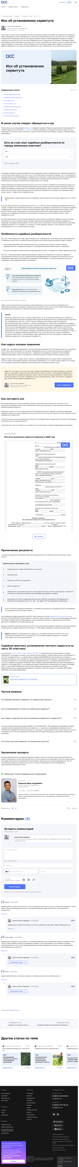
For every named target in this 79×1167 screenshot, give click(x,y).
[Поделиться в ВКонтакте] (13, 808)
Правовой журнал (6, 1124)
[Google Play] (58, 1121)
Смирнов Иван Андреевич (14, 26)
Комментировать (15, 887)
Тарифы (3, 1110)
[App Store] (58, 1125)
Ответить (4, 914)
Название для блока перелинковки (47, 1048)
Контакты (29, 1119)
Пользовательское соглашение (60, 1139)
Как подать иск (9, 100)
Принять (14, 1161)
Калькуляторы (5, 1133)
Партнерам (4, 1095)
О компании (30, 1093)
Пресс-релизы (30, 1114)
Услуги (3, 1112)
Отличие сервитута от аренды (23, 679)
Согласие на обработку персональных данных (62, 1142)
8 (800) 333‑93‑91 (60, 1096)
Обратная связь (5, 1098)
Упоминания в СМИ (32, 1109)
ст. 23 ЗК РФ (25, 653)
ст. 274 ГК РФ (28, 130)
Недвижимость (14, 1010)
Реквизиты (30, 1100)
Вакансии (29, 1095)
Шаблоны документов (7, 1127)
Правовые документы (58, 1134)
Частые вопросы (9, 113)
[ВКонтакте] (53, 1114)
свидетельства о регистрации (60, 616)
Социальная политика (58, 1147)
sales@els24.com (57, 1107)
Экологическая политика (59, 1150)
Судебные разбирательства (13, 97)
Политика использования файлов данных (63, 1145)
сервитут (28, 128)
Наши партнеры (31, 1102)
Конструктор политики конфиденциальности (7, 1130)
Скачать (40, 536)
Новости (29, 1112)
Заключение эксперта (11, 116)
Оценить (60, 1165)
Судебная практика (10, 110)
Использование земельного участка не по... (16, 1049)
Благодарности (31, 1098)
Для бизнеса (4, 1115)
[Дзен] (57, 1114)
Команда (29, 1105)
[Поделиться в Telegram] (16, 808)
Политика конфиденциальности (61, 1136)
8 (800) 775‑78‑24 (60, 1105)
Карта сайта (4, 1100)
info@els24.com (57, 1098)
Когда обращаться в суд (12, 94)
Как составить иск (10, 103)
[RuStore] (58, 1129)
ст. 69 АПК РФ (36, 653)
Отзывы (29, 1107)
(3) (27, 819)
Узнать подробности (64, 385)
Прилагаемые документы (12, 106)
